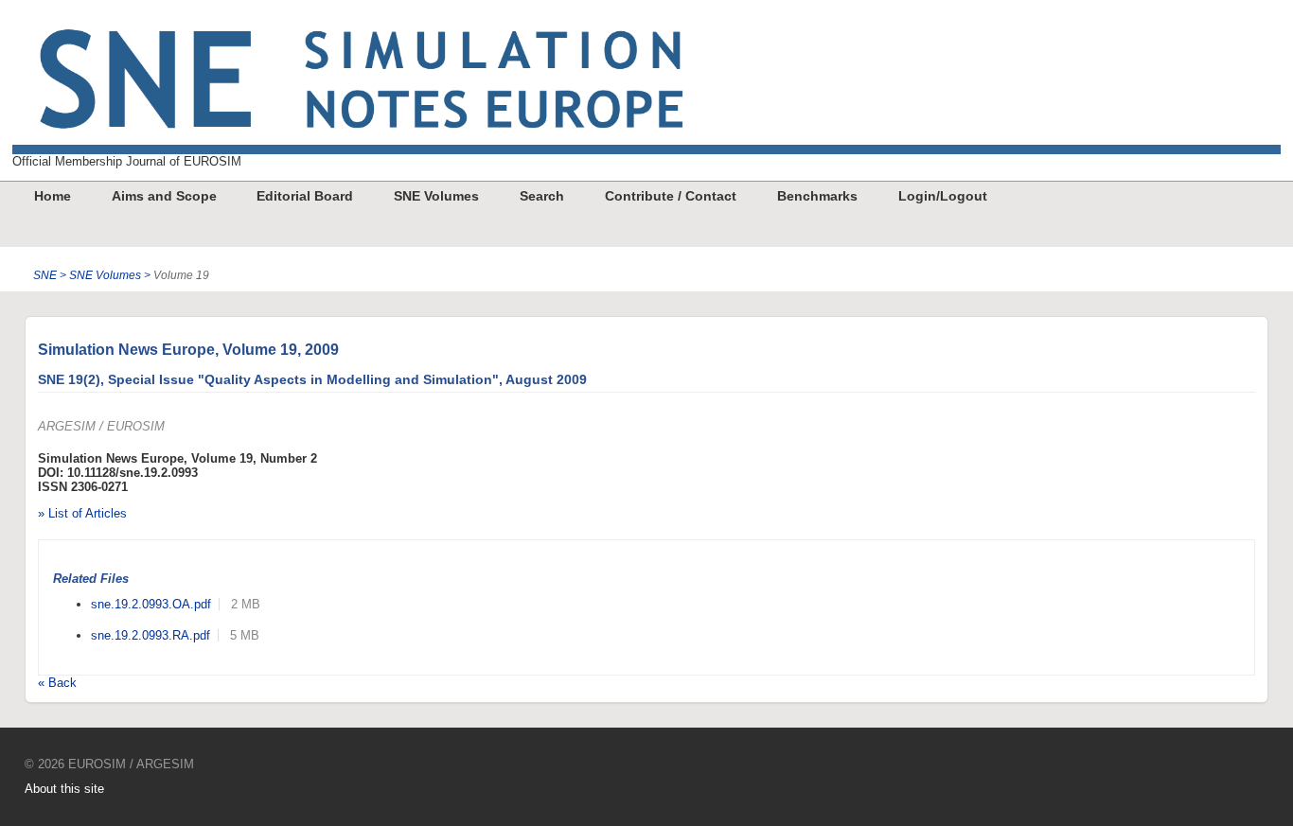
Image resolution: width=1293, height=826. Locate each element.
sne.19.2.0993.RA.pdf (150, 635)
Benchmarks (817, 195)
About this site (64, 789)
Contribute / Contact (670, 195)
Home (52, 195)
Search (542, 195)
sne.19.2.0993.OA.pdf (151, 604)
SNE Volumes (436, 195)
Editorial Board (305, 195)
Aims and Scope (164, 195)
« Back (57, 683)
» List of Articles (82, 513)
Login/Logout (942, 195)
